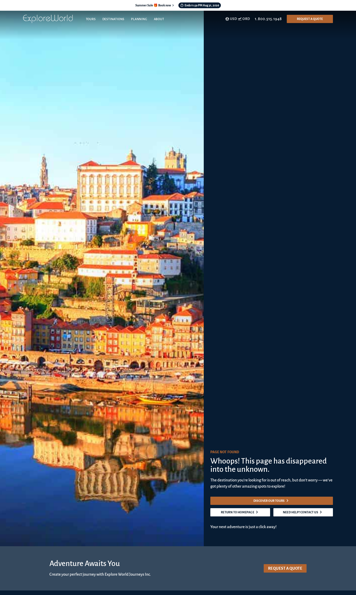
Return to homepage (237, 512)
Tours (91, 19)
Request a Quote (310, 19)
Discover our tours (269, 500)
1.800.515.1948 (268, 19)
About (159, 19)
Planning (139, 19)
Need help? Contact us (300, 512)
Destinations (113, 19)
